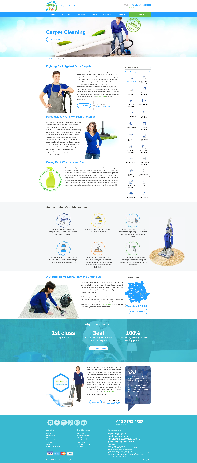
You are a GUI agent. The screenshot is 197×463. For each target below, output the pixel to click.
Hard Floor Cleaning (144, 140)
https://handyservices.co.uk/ (122, 451)
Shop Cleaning (131, 197)
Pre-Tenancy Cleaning (131, 93)
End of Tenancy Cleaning (144, 82)
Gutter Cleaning (144, 186)
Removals (81, 433)
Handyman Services (84, 440)
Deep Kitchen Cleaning (144, 163)
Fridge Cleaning (131, 162)
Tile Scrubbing (144, 197)
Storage (80, 446)
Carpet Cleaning (131, 81)
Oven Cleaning (144, 104)
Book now (55, 39)
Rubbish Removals (84, 444)
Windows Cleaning (144, 116)
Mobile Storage (83, 438)
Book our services (137, 311)
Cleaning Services (84, 435)
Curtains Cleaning (144, 128)
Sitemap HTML (147, 460)
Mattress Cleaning (131, 140)
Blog (48, 444)
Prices (94, 14)
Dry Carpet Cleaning (131, 186)
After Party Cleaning (131, 175)
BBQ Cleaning (131, 116)
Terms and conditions (54, 446)
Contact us (122, 14)
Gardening (81, 442)
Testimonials (107, 14)
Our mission (82, 14)
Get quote (140, 14)
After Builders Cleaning (131, 151)
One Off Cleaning (131, 105)
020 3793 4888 (139, 5)
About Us (52, 14)
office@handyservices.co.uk (123, 449)
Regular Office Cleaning (144, 151)
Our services (66, 14)
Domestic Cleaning (144, 93)
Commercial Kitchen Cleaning (144, 175)
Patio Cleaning (131, 127)
